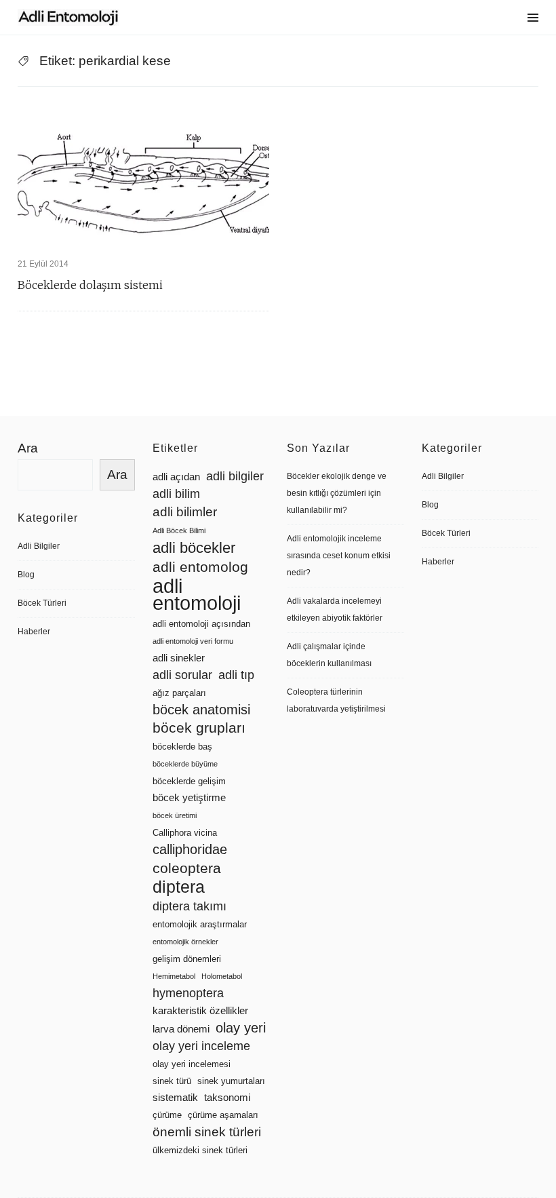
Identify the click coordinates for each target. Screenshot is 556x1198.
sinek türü (172, 1081)
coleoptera (187, 868)
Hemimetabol (174, 976)
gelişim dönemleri (187, 959)
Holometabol (221, 976)
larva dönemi (181, 1029)
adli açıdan (176, 476)
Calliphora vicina (185, 833)
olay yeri (241, 1027)
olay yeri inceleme (201, 1046)
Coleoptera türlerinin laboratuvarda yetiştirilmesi (336, 700)
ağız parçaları (179, 693)
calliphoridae (190, 849)
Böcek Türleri (42, 603)
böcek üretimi (175, 815)
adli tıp (236, 675)
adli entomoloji (197, 594)
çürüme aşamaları (223, 1115)
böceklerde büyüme (185, 764)
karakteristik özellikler (200, 1010)
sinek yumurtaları (231, 1081)
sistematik (175, 1097)
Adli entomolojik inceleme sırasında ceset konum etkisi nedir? (339, 555)
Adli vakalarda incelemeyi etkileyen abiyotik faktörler (334, 609)
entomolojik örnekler (185, 942)
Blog (26, 574)
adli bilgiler (235, 476)
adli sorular (182, 675)
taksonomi (227, 1097)
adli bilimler (185, 512)
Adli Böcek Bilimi (179, 530)
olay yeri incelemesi (192, 1064)
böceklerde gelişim (189, 781)
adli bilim (176, 494)
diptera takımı (189, 906)
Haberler (34, 631)
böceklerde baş (182, 746)
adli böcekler (194, 547)
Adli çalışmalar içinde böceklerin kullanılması (329, 655)
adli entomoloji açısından (201, 624)
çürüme (167, 1115)
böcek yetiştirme (189, 797)
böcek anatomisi (201, 709)
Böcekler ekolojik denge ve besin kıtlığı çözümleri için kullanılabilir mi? (336, 493)
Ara (28, 448)
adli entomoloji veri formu (193, 641)
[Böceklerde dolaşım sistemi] (143, 175)
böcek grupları (199, 728)
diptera (179, 886)
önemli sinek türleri (207, 1132)
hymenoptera (188, 993)
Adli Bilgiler (39, 546)
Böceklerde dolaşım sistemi (90, 285)
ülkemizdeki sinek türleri (200, 1150)
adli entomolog (200, 567)
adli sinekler (179, 658)
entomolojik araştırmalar (200, 924)
